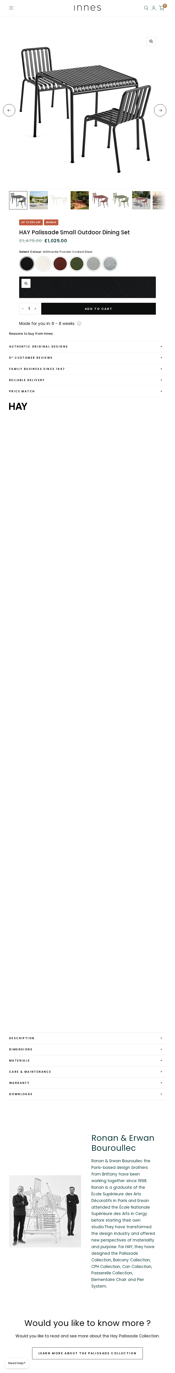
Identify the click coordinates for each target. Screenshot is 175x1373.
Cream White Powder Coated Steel (43, 263)
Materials (19, 1060)
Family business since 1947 (37, 369)
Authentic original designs (38, 346)
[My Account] (153, 8)
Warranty (19, 1083)
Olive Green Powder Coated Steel (77, 263)
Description (21, 1038)
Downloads (21, 1094)
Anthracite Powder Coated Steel (27, 263)
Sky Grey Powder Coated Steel (93, 263)
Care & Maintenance (30, 1072)
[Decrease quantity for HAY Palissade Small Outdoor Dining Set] (22, 308)
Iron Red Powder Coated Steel (60, 263)
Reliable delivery (27, 380)
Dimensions (21, 1049)
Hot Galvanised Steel (110, 263)
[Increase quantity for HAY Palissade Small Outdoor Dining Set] (35, 308)
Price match (22, 391)
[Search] (146, 8)
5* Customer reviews (31, 358)
